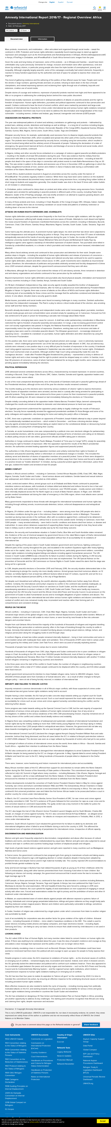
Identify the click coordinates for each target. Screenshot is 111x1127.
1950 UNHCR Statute (14, 1039)
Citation (11, 30)
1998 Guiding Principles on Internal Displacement (16, 1087)
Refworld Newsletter (65, 1063)
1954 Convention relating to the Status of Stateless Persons (15, 1052)
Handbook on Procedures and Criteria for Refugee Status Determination (42, 1063)
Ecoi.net (60, 1041)
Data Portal (87, 1045)
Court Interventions (39, 1056)
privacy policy (34, 1122)
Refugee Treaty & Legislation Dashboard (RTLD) (92, 1070)
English (52, 2)
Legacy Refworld (64, 1051)
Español (60, 2)
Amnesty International (30, 23)
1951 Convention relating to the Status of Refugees (15, 1044)
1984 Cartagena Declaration (11, 1080)
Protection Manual (65, 1059)
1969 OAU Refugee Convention (13, 1074)
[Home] (16, 8)
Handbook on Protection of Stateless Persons (41, 1071)
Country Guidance (39, 1052)
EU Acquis (9, 1109)
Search (94, 9)
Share (24, 30)
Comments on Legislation (42, 1039)
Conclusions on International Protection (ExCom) (41, 1046)
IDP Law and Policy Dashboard (91, 1055)
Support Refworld (100, 9)
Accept (103, 1121)
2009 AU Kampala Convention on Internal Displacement (14, 1096)
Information (42, 39)
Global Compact (90, 1049)
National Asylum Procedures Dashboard (93, 1061)
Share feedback (91, 1024)
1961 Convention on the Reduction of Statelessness (16, 1060)
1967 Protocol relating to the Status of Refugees (15, 1067)
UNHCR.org (88, 1083)
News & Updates (64, 1055)
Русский (70, 2)
